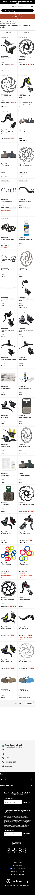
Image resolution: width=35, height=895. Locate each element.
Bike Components (15, 21)
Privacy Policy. (23, 826)
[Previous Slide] (1, 2)
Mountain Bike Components (8, 23)
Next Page (29, 703)
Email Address (8, 799)
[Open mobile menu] (2, 7)
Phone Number (9, 830)
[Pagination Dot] (15, 18)
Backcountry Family (6, 786)
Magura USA (4, 21)
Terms (17, 826)
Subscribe (26, 802)
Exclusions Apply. (8, 817)
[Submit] (3, 10)
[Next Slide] (34, 2)
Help (1, 774)
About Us (3, 780)
